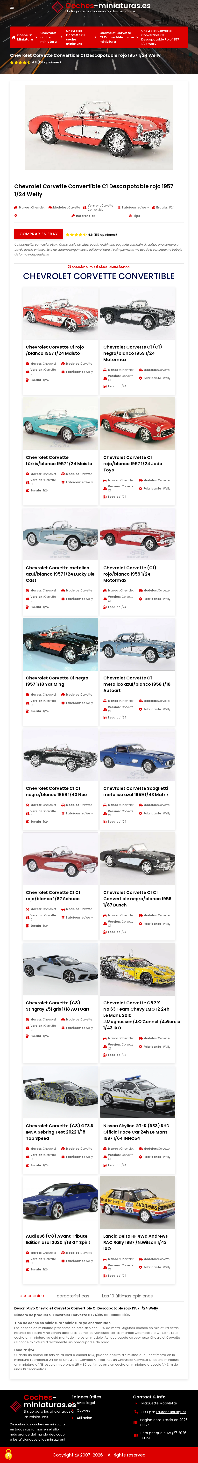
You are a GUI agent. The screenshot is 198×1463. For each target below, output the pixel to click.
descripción (32, 1296)
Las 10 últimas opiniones (127, 1296)
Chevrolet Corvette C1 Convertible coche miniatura (116, 37)
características (73, 1296)
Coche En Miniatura (25, 37)
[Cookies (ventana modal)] (8, 1455)
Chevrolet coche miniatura (48, 37)
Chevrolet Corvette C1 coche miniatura (75, 37)
